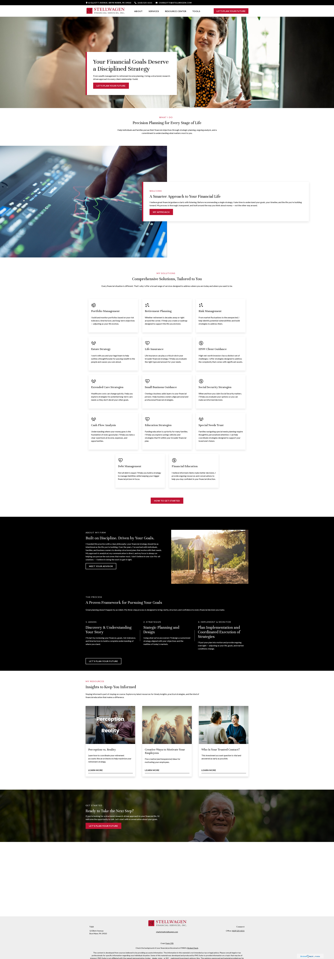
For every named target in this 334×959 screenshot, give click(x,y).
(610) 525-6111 (145, 3)
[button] (138, 10)
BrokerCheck (192, 948)
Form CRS (170, 943)
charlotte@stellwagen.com (175, 3)
